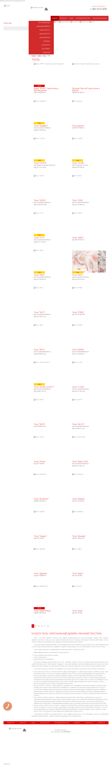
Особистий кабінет (100, 18)
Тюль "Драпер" (40, 573)
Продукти (10, 723)
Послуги (63, 18)
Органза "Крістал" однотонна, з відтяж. (86, 89)
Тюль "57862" (78, 312)
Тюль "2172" (39, 237)
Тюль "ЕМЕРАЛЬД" (42, 611)
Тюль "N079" (39, 424)
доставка (46, 49)
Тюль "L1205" (78, 387)
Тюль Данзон (78, 126)
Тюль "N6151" (78, 424)
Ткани (44, 55)
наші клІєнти (44, 34)
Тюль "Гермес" (40, 536)
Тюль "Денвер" (79, 536)
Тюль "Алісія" (40, 461)
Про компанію (44, 22)
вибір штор (80, 707)
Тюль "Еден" (77, 573)
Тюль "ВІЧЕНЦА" (41, 499)
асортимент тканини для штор (74, 649)
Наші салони (44, 723)
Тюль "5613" (39, 312)
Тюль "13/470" (40, 163)
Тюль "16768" (78, 163)
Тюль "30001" (78, 237)
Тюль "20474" (40, 200)
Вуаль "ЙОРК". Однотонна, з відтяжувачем (46, 89)
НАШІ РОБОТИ (44, 30)
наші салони (44, 37)
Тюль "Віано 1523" (80, 461)
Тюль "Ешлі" (77, 611)
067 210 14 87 (99, 9)
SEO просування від (60, 732)
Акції (71, 18)
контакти (46, 45)
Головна (34, 55)
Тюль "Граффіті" (41, 126)
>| (48, 626)
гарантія (46, 52)
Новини (77, 723)
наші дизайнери (43, 26)
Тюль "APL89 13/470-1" (44, 387)
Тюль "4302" (39, 275)
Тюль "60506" (78, 349)
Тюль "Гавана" (78, 499)
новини (46, 41)
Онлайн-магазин (57, 724)
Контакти (88, 723)
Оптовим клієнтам (83, 18)
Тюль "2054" (77, 200)
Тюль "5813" (39, 349)
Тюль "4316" (77, 275)
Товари (54, 18)
